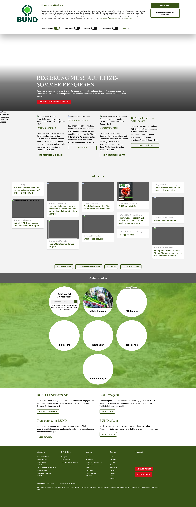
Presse (112, 457)
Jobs (87, 467)
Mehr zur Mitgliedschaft (114, 155)
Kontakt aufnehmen (48, 411)
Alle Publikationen (130, 267)
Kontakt (112, 473)
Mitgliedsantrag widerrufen (68, 483)
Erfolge (88, 457)
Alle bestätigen (165, 5)
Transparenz (89, 470)
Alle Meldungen (64, 267)
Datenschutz (89, 476)
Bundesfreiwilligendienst (44, 473)
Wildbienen (82, 148)
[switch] (77, 28)
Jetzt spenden (143, 474)
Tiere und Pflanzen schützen (69, 462)
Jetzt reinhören (145, 145)
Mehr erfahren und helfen (50, 155)
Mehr (124, 28)
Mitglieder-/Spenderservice (94, 462)
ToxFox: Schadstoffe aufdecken (46, 467)
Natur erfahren (65, 459)
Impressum (128, 19)
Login (112, 476)
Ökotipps (64, 457)
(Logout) (112, 478)
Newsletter (113, 467)
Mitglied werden (41, 462)
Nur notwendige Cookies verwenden (165, 13)
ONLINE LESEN (107, 411)
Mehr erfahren (45, 437)
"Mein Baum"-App (42, 459)
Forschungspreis (91, 473)
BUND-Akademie (42, 470)
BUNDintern (40, 476)
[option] (51, 136)
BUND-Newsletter (42, 465)
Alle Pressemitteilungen (88, 267)
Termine (112, 462)
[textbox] (64, 302)
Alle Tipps (111, 267)
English (112, 470)
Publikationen (114, 465)
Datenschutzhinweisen (108, 19)
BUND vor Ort (90, 465)
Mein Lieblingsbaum (43, 457)
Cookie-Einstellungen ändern (45, 483)
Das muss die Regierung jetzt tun (54, 102)
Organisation (89, 459)
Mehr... (39, 489)
